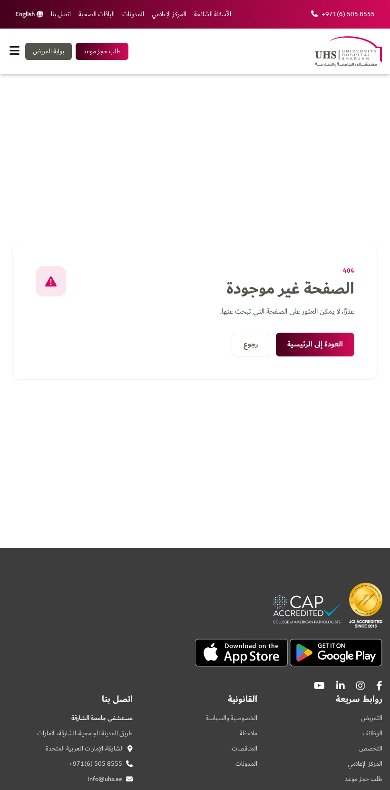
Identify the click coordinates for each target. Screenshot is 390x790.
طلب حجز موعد (102, 51)
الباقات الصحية (96, 14)
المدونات (133, 14)
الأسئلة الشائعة (212, 14)
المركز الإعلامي (169, 14)
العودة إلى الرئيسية (315, 344)
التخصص (370, 748)
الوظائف (372, 733)
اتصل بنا (61, 14)
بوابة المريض (48, 51)
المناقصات (244, 748)
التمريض (371, 718)
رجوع (251, 344)
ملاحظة (248, 733)
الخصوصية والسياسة (231, 718)
